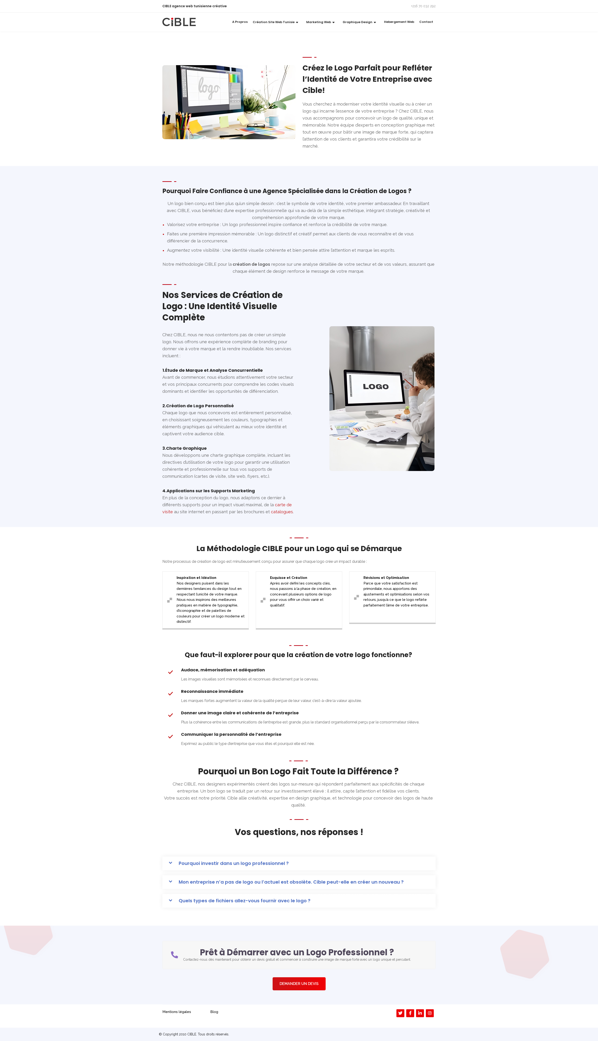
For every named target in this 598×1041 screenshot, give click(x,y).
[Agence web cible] (179, 22)
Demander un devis (299, 983)
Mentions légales (176, 1012)
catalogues (282, 511)
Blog (214, 1012)
